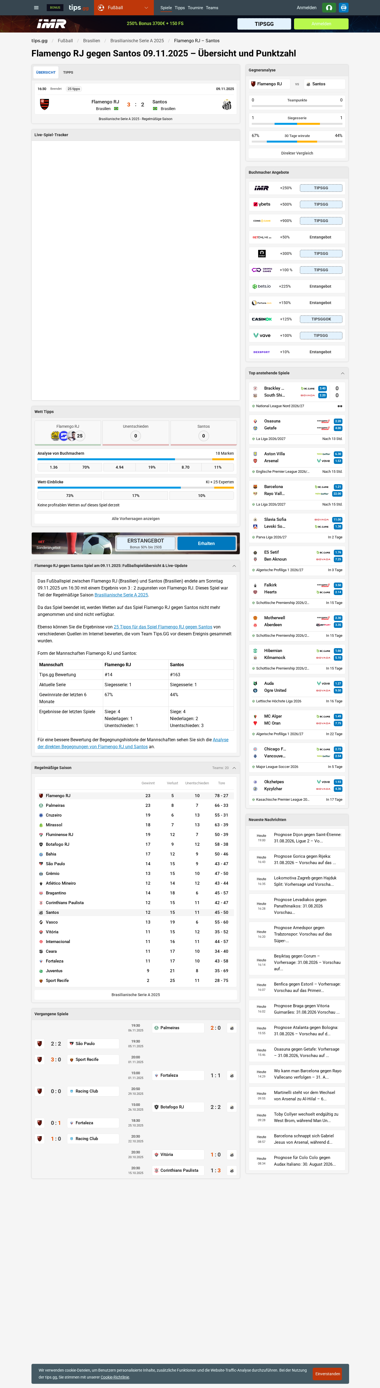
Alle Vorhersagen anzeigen (136, 518)
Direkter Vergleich (297, 153)
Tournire (195, 8)
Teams (212, 8)
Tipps (180, 8)
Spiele (166, 8)
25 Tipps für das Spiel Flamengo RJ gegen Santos (163, 627)
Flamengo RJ (105, 102)
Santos (159, 102)
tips (79, 7)
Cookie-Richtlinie (115, 1377)
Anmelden (307, 7)
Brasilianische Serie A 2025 (121, 595)
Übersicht (46, 72)
